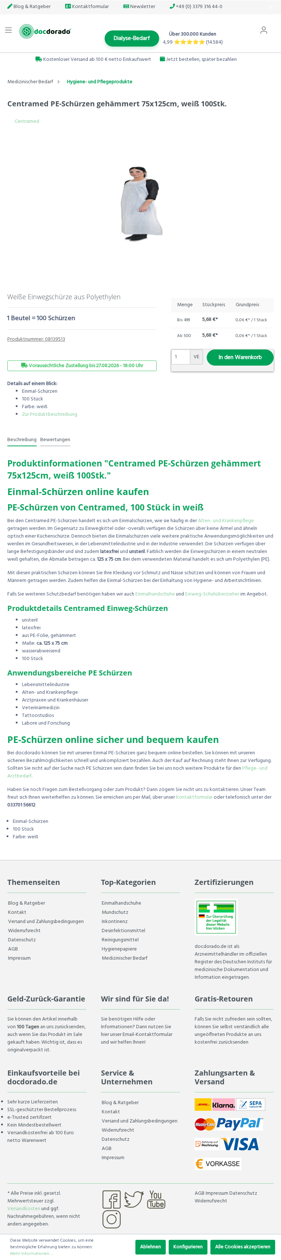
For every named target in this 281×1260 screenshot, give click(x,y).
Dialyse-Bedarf (132, 38)
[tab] (22, 439)
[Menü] (8, 30)
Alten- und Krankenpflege (226, 521)
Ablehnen (150, 1247)
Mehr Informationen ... (31, 1253)
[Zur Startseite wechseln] (44, 31)
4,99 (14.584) (193, 42)
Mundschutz (115, 912)
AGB (13, 949)
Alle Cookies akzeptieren (242, 1247)
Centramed (27, 121)
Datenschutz (22, 940)
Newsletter (142, 7)
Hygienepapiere (119, 949)
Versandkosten (23, 1209)
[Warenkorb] (276, 27)
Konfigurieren (188, 1247)
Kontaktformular (90, 7)
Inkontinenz (115, 921)
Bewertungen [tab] (55, 440)
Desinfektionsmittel (123, 931)
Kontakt (17, 912)
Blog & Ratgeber (31, 7)
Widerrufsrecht (24, 931)
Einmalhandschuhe (155, 594)
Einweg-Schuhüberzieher (212, 594)
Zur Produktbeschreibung (49, 414)
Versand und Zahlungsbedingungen (46, 921)
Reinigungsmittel (120, 940)
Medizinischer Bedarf (124, 958)
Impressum (19, 958)
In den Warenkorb (240, 357)
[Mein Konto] (263, 30)
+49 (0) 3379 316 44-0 (198, 7)
